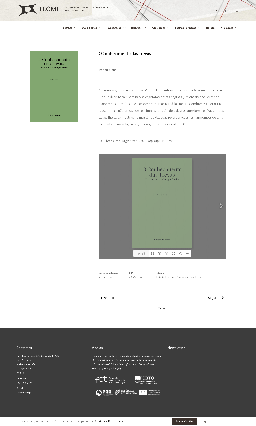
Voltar (162, 307)
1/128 (141, 253)
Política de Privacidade (108, 421)
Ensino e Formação (185, 28)
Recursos (136, 28)
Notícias (211, 28)
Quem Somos (89, 28)
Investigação (114, 28)
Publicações (158, 28)
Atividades (227, 28)
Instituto (67, 28)
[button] (184, 421)
